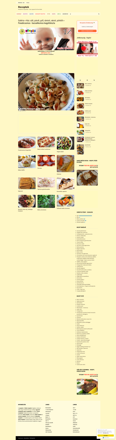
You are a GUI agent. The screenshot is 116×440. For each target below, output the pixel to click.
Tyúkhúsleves (80, 266)
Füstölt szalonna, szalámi (82, 338)
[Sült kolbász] (80, 98)
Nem (78, 217)
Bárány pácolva (80, 247)
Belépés (27, 2)
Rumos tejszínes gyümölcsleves (84, 240)
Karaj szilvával (80, 281)
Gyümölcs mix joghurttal (82, 253)
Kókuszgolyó (80, 358)
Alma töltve (79, 278)
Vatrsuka (39, 168)
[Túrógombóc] (80, 130)
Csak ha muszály (81, 220)
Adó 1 (74, 407)
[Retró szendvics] (80, 84)
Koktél (53, 14)
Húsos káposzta (80, 325)
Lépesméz (79, 350)
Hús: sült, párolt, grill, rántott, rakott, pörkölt (44, 20)
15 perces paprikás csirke (82, 271)
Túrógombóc (87, 130)
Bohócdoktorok (76, 432)
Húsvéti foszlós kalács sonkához (84, 269)
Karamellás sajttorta (62, 191)
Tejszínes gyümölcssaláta (43, 189)
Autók (74, 426)
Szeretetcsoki (76, 430)
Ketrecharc (75, 419)
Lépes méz (87, 124)
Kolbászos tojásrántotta (82, 332)
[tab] (80, 80)
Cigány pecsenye (88, 90)
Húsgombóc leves (81, 351)
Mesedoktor (48, 419)
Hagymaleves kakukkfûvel (83, 276)
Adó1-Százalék (48, 432)
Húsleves (59, 174)
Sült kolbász (87, 97)
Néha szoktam (80, 219)
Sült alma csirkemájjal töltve (83, 245)
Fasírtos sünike (80, 237)
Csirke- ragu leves (81, 289)
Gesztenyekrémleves (81, 230)
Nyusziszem (79, 287)
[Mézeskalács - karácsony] (80, 117)
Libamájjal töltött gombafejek (83, 284)
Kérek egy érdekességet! (87, 31)
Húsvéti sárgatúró (81, 268)
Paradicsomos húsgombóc (24, 150)
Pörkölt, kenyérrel (88, 103)
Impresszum (20, 438)
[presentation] (80, 80)
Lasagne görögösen (81, 291)
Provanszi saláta (80, 243)
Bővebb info (106, 433)
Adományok (65, 14)
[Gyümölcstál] (80, 145)
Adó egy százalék (49, 422)
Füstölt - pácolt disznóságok (83, 340)
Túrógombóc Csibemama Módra (84, 265)
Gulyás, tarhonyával (81, 337)
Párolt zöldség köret (81, 335)
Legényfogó (79, 274)
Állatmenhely (48, 430)
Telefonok (75, 424)
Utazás (46, 428)
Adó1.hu (75, 415)
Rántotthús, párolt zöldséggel (83, 322)
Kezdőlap (19, 14)
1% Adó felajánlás (49, 409)
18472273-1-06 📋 (46, 53)
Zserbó (78, 354)
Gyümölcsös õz (80, 282)
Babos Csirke (80, 252)
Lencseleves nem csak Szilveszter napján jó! (87, 255)
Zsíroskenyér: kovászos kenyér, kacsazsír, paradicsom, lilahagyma (90, 139)
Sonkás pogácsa (80, 279)
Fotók (48, 14)
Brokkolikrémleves (81, 239)
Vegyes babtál (60, 151)
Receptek (23, 7)
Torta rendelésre (80, 330)
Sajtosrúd (20, 191)
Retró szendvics (88, 83)
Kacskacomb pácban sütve (83, 341)
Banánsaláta (79, 250)
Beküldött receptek (40, 14)
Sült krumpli (79, 343)
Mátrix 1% (47, 417)
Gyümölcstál (87, 145)
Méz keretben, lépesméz (82, 348)
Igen (78, 215)
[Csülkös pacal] (80, 111)
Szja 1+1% (75, 413)
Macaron (79, 361)
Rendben (106, 435)
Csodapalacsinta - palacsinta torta (84, 234)
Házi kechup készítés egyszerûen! (84, 263)
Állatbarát (75, 422)
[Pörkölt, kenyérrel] (80, 104)
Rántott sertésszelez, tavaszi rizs (84, 319)
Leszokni (47, 413)
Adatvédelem (26, 438)
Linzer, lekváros (80, 359)
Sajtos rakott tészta (81, 356)
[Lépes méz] (80, 124)
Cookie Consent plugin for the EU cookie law (106, 437)
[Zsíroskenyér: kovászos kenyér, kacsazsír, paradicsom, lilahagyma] (80, 137)
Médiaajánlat (32, 438)
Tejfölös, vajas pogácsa (82, 261)
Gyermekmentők (76, 428)
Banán (78, 363)
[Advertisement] (46, 63)
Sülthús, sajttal (80, 327)
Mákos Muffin (21, 170)
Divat (74, 411)
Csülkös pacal (88, 111)
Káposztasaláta (80, 320)
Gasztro (31, 14)
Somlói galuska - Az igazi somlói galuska (86, 286)
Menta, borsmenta (41, 210)
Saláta (78, 324)
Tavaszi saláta (80, 242)
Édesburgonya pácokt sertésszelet (84, 328)
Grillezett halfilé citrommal (63, 208)
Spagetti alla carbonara (82, 232)
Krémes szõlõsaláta (81, 235)
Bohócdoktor (48, 407)
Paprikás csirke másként (82, 273)
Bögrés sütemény (81, 248)
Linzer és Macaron (81, 353)
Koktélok (47, 424)
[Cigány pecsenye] (80, 91)
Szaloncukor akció (81, 364)
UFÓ (74, 417)
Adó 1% (59, 14)
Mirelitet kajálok (80, 222)
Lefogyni (47, 415)
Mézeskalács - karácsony (90, 117)
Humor (74, 420)
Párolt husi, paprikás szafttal (83, 333)
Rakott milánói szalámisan (43, 149)
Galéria (21, 20)
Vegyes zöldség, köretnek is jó (83, 346)
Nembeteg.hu (48, 426)
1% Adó (74, 409)
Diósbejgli (79, 345)
